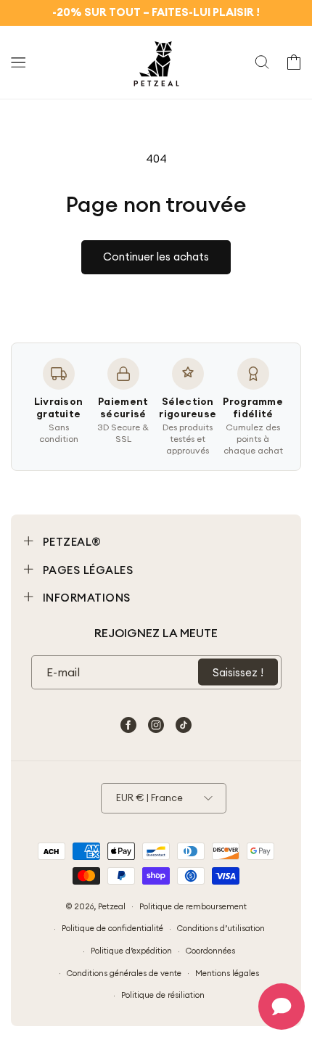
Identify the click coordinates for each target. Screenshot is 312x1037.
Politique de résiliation (163, 995)
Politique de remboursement (193, 906)
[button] (18, 62)
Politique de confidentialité (112, 928)
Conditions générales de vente (124, 973)
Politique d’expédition (131, 951)
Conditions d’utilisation (221, 928)
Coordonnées (210, 951)
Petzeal (112, 906)
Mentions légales (227, 973)
